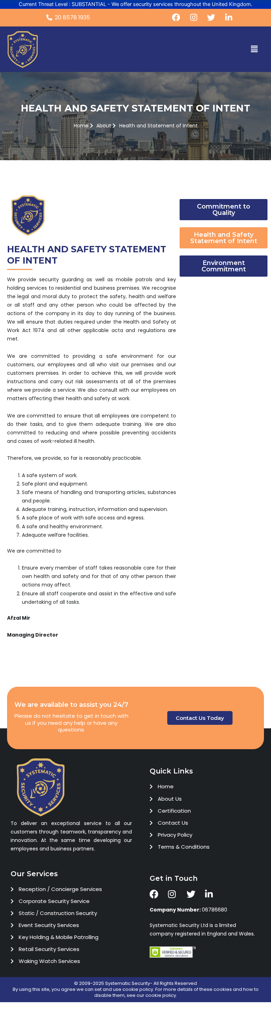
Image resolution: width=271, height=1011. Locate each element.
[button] (254, 49)
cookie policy (137, 989)
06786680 (188, 909)
